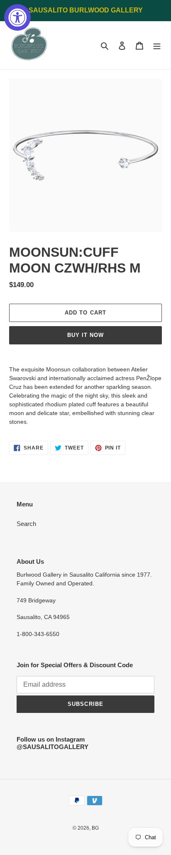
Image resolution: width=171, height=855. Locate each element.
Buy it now (85, 335)
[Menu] (157, 45)
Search (26, 523)
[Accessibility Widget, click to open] (17, 17)
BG (95, 828)
